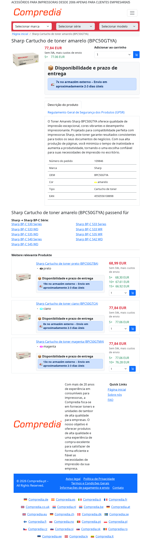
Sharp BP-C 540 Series (26, 239)
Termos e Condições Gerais (90, 483)
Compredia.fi (37, 522)
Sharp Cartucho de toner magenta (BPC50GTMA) (70, 342)
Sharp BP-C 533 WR (89, 229)
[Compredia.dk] (79, 514)
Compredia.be (93, 507)
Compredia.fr (118, 499)
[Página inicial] (38, 425)
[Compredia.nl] (54, 507)
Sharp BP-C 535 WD (24, 234)
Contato (118, 488)
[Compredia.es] (53, 499)
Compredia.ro (118, 529)
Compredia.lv (78, 536)
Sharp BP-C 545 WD (24, 244)
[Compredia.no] (51, 521)
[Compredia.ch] (52, 514)
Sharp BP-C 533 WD (24, 229)
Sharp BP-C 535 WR (89, 234)
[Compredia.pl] (106, 521)
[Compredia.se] (107, 514)
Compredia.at (120, 507)
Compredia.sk (91, 529)
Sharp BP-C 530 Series (26, 224)
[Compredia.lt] (93, 536)
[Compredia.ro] (105, 529)
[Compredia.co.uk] (23, 507)
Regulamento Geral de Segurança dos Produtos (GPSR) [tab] (86, 112)
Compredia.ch (64, 514)
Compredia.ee (52, 536)
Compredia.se (119, 514)
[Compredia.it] (80, 499)
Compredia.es (65, 499)
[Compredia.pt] (79, 521)
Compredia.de (38, 499)
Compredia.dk (92, 514)
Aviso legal (73, 479)
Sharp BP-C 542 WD (89, 239)
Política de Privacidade (99, 479)
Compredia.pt (91, 522)
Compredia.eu (37, 514)
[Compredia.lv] (67, 536)
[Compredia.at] (108, 507)
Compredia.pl (118, 522)
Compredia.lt (105, 536)
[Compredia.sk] (78, 529)
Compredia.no (64, 522)
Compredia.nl (66, 507)
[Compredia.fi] (26, 521)
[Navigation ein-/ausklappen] (132, 13)
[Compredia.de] (26, 499)
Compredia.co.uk (38, 507)
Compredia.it (92, 499)
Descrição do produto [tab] (63, 105)
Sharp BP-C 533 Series (91, 224)
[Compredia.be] (81, 507)
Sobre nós (115, 395)
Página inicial (20, 34)
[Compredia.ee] (39, 536)
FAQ (110, 400)
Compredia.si (64, 529)
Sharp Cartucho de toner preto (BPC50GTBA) (67, 264)
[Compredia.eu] (24, 514)
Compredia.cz (37, 529)
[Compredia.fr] (106, 499)
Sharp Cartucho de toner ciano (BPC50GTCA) (67, 304)
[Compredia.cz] (25, 529)
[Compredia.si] (52, 529)
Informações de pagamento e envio (85, 488)
